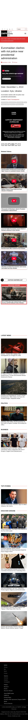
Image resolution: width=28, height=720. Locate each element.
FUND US (6, 695)
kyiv (25, 102)
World (5, 671)
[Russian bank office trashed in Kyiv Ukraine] (14, 240)
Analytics (6, 680)
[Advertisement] (14, 14)
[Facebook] (5, 29)
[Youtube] (9, 29)
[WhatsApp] (12, 144)
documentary (12, 102)
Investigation (7, 682)
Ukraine (12, 104)
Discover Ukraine (8, 690)
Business (6, 686)
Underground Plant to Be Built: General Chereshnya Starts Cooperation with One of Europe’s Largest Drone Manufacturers (12, 449)
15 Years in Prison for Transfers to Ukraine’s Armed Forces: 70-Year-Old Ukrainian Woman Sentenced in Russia (13, 375)
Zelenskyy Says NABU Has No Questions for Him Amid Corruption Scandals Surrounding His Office (13, 423)
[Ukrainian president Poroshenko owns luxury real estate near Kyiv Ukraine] (14, 258)
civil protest (4, 102)
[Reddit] (2, 144)
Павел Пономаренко (13, 99)
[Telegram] (19, 144)
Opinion (6, 676)
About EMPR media (9, 693)
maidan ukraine (5, 104)
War (5, 669)
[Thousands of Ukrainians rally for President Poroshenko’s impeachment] (14, 200)
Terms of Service (8, 703)
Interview (6, 678)
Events (5, 688)
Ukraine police (19, 104)
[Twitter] (2, 29)
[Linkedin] (7, 29)
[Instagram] (12, 29)
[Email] (16, 144)
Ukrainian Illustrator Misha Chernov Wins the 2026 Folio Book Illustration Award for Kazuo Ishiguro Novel (13, 550)
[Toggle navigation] (25, 33)
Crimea (5, 673)
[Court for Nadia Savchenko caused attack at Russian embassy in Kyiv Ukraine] (14, 220)
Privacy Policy (7, 697)
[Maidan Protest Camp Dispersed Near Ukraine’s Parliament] (14, 181)
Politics (6, 684)
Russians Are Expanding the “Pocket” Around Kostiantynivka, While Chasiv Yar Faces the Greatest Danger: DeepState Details (13, 397)
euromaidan (20, 102)
